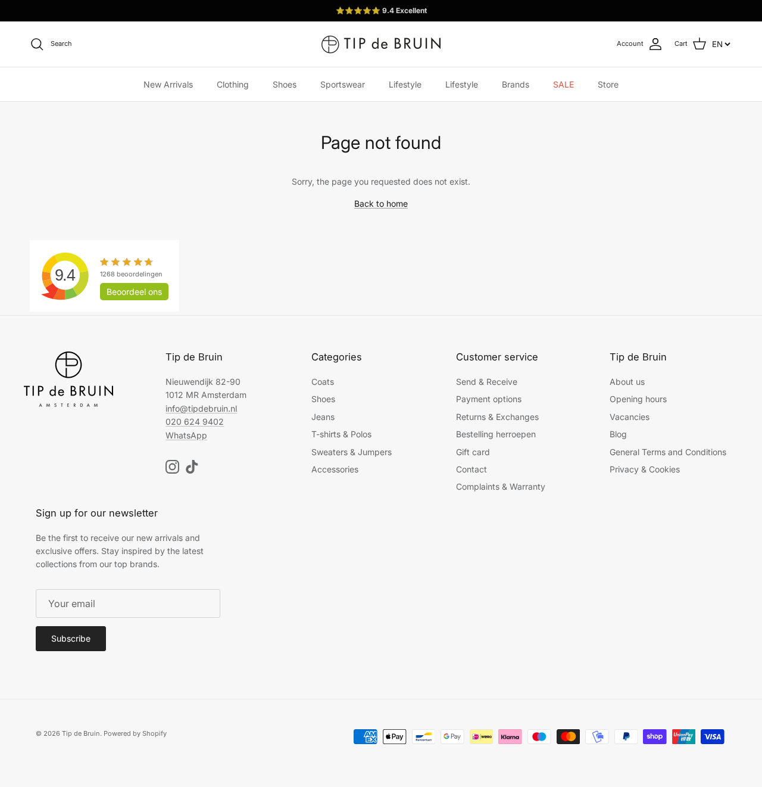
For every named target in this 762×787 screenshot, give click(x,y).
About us (627, 382)
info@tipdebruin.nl (201, 408)
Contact (471, 469)
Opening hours (638, 399)
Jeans (323, 417)
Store (608, 84)
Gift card (473, 452)
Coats (322, 382)
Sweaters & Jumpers (351, 452)
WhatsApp (186, 435)
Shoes (284, 84)
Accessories (334, 469)
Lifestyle (405, 84)
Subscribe (70, 638)
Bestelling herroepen (496, 434)
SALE (563, 84)
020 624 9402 (194, 421)
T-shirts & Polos (341, 434)
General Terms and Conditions (668, 452)
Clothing (233, 84)
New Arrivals (168, 84)
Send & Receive (486, 382)
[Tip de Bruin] (381, 44)
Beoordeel (134, 292)
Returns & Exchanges (497, 417)
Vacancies (629, 417)
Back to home (381, 203)
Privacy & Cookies (645, 469)
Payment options (488, 399)
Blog (618, 434)
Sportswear (342, 84)
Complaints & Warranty (500, 486)
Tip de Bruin (81, 733)
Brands (515, 84)
